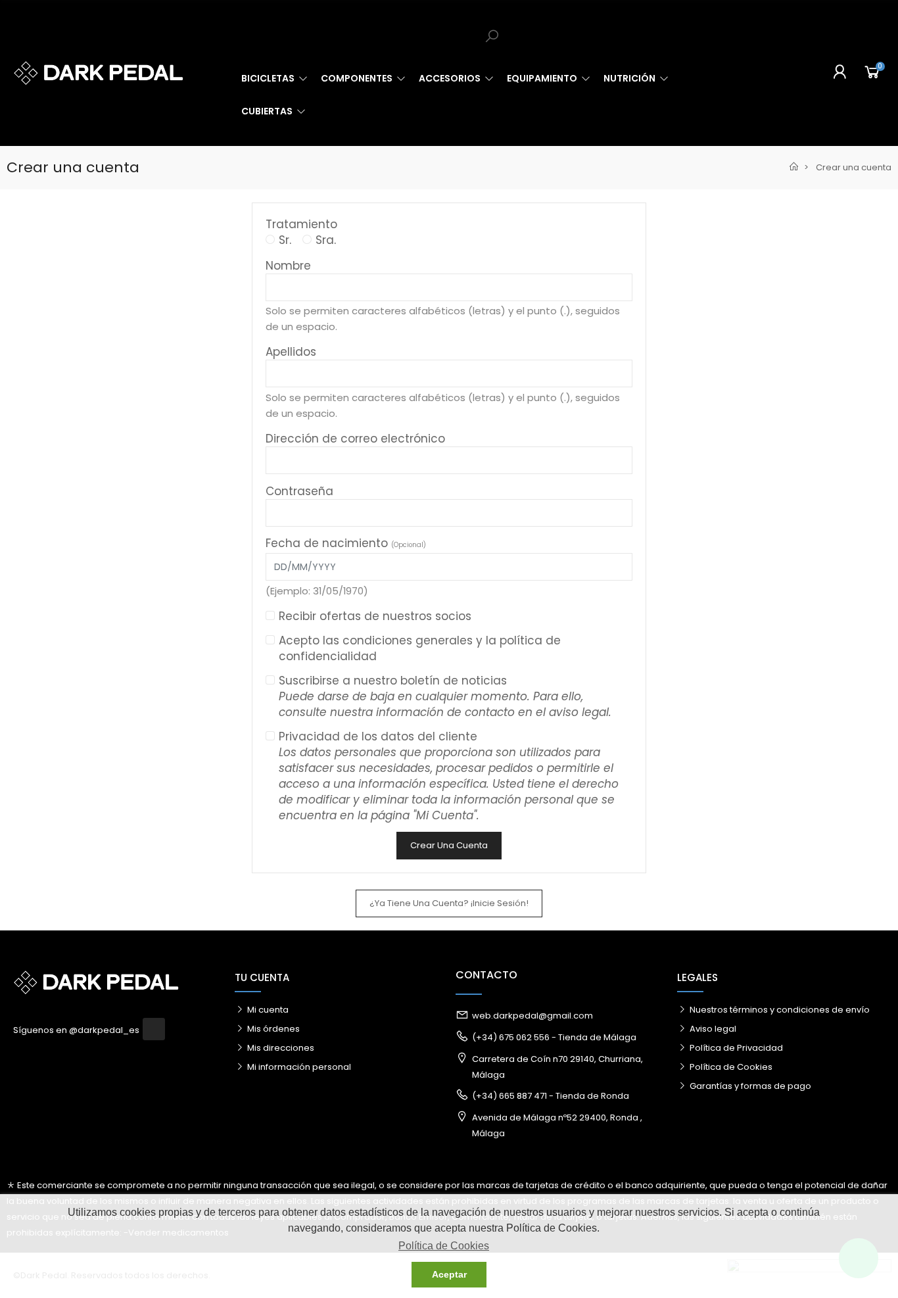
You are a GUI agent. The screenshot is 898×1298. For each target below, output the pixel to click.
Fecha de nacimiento (346, 543)
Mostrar (619, 513)
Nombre (288, 266)
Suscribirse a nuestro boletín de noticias (445, 696)
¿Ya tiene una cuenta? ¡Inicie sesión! (449, 903)
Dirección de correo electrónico (355, 438)
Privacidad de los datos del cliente (449, 776)
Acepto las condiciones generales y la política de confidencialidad (420, 648)
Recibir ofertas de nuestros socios (375, 616)
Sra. (326, 240)
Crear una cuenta (449, 845)
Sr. (285, 240)
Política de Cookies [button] (443, 1245)
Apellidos (291, 352)
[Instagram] (154, 1029)
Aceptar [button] (449, 1274)
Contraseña (299, 491)
